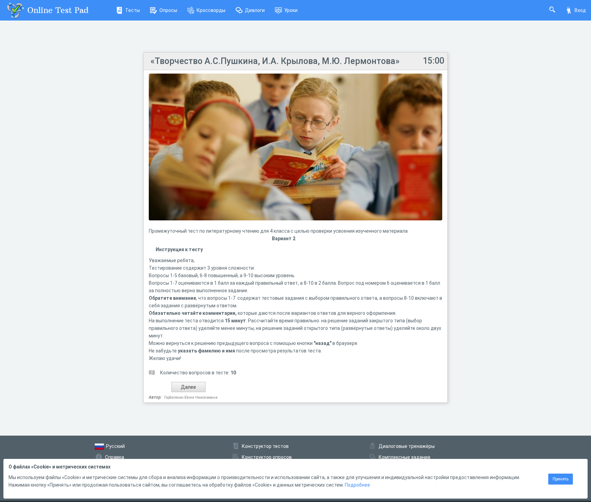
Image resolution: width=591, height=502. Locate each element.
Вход (580, 10)
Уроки (291, 10)
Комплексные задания (404, 457)
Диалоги (255, 10)
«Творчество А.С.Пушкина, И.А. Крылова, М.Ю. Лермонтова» (274, 61)
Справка (114, 457)
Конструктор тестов (265, 446)
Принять (560, 479)
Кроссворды (211, 10)
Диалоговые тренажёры (407, 446)
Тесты (132, 10)
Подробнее (357, 485)
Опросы (168, 10)
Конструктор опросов (267, 457)
